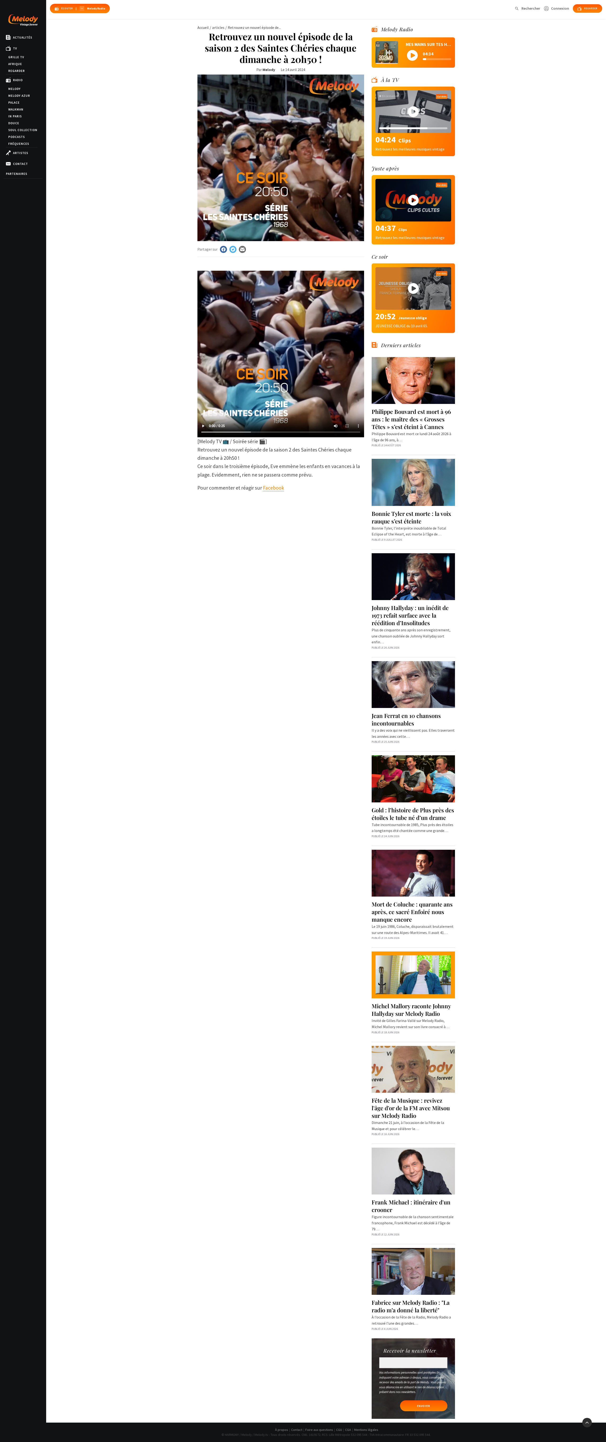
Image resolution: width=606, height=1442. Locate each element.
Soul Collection (22, 130)
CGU (339, 1430)
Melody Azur (19, 96)
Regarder (16, 71)
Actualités (22, 37)
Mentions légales (366, 1430)
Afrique (15, 64)
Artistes (20, 153)
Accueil (203, 27)
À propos (281, 1430)
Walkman (15, 109)
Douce (13, 123)
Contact (20, 164)
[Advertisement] (280, 530)
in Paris (15, 116)
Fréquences (18, 144)
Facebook (273, 487)
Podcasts (16, 137)
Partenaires (16, 174)
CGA (348, 1430)
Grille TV (16, 57)
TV (15, 48)
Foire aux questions (319, 1430)
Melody (14, 89)
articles (218, 27)
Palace (14, 103)
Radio (18, 80)
